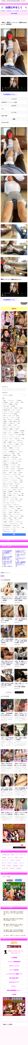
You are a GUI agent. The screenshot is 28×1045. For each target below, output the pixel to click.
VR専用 (12, 868)
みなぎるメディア (14, 982)
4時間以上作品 (6, 854)
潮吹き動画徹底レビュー (14, 990)
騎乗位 (4, 857)
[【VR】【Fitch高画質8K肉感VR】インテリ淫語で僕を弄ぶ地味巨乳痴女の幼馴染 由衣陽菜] (20, 355)
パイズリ (11, 857)
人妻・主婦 (5, 868)
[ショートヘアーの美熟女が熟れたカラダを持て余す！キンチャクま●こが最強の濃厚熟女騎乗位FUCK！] (20, 373)
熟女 (13, 860)
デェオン (14, 986)
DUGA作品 (3, 10)
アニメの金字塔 (14, 969)
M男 (2, 109)
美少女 (9, 865)
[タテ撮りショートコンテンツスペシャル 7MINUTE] (7, 373)
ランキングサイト (24, 10)
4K (21, 857)
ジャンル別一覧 (16, 10)
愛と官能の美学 (14, 978)
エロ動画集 (14, 957)
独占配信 (19, 868)
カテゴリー (5, 392)
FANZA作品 (9, 10)
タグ (3, 398)
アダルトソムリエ (14, 965)
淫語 (17, 857)
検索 (14, 534)
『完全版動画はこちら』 (9, 94)
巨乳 (4, 865)
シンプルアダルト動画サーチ (14, 974)
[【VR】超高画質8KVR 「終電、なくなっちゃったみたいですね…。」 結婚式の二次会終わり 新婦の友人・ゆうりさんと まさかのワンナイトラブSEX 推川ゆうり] (7, 337)
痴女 (2, 580)
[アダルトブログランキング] (10, 880)
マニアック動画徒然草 (14, 961)
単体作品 (16, 865)
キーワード (5, 386)
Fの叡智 (14, 994)
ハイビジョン (6, 860)
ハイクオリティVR (21, 854)
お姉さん (19, 860)
